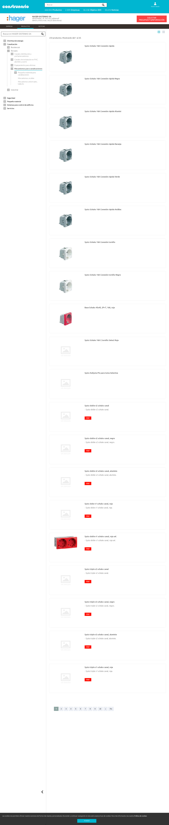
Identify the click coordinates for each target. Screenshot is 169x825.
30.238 (92, 10)
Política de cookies (140, 816)
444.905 (53, 10)
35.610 (112, 10)
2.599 (72, 10)
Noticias (42, 26)
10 (100, 709)
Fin (111, 709)
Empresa (9, 26)
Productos (25, 26)
